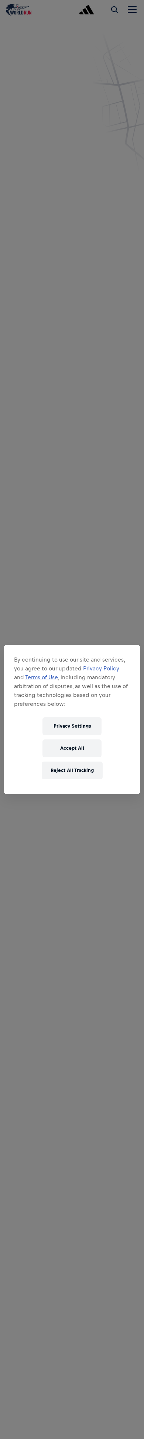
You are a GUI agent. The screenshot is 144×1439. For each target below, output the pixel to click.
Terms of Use (41, 677)
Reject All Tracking (72, 770)
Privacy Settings (72, 726)
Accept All (72, 748)
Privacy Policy (101, 668)
